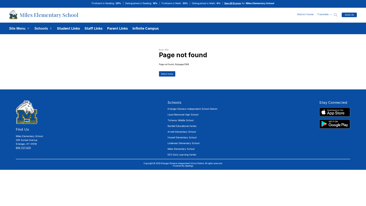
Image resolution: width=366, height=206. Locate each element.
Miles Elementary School (181, 148)
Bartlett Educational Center (182, 126)
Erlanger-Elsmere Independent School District (192, 108)
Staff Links (93, 28)
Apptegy (189, 166)
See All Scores (232, 3)
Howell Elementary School (182, 137)
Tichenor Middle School (181, 120)
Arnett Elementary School (182, 131)
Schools (41, 28)
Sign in (349, 14)
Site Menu (17, 28)
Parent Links (117, 28)
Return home (167, 74)
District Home (305, 14)
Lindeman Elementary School (183, 143)
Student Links (68, 28)
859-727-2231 (23, 147)
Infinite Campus (145, 28)
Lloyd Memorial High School (183, 114)
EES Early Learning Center (182, 154)
